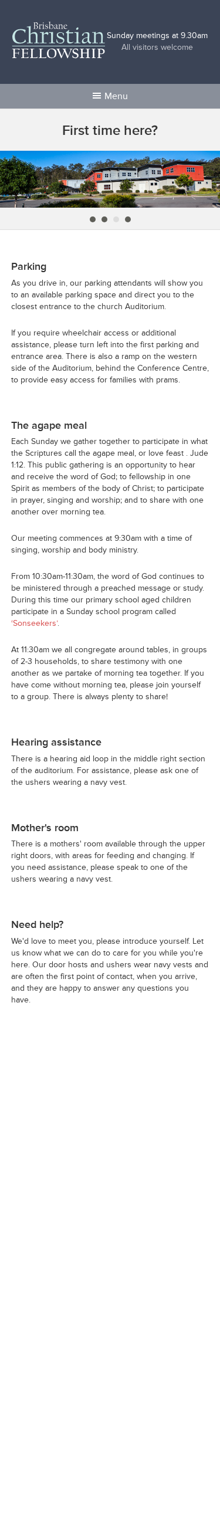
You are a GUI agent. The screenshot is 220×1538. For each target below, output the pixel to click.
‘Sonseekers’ (34, 623)
